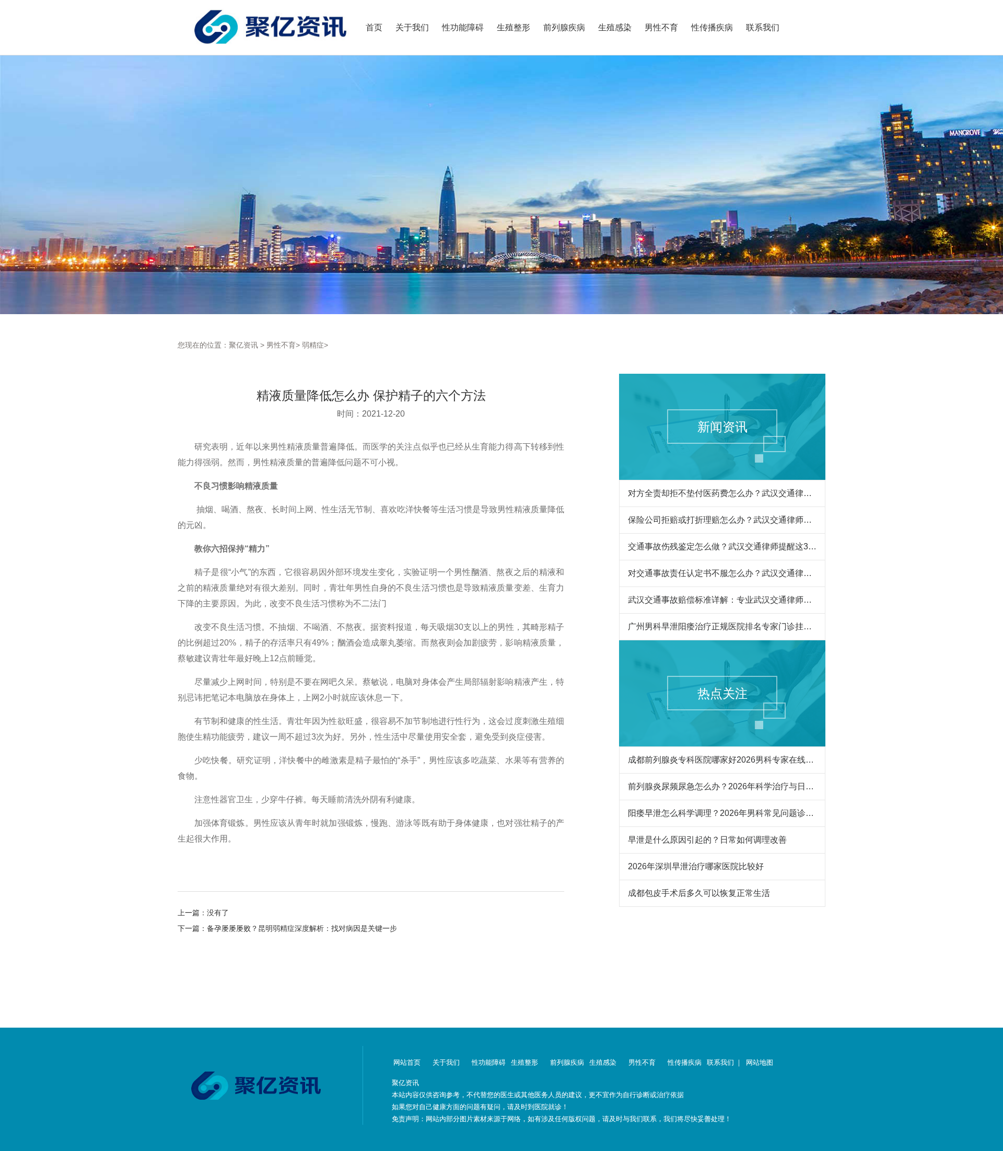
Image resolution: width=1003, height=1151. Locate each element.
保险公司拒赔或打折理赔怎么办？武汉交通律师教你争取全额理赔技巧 (722, 519)
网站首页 (407, 1062)
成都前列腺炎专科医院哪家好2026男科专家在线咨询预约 (722, 759)
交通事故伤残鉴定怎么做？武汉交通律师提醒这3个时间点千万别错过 (722, 546)
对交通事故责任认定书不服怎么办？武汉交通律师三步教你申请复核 (722, 573)
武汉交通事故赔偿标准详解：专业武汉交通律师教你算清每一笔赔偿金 (722, 599)
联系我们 (762, 27)
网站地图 (759, 1062)
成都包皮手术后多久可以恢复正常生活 (699, 893)
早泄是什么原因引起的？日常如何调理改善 (707, 839)
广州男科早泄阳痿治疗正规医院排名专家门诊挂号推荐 (722, 626)
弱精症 (313, 345)
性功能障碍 (463, 27)
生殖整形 (513, 27)
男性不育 (661, 27)
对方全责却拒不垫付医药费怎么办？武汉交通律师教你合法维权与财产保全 (722, 493)
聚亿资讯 (243, 345)
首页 (374, 27)
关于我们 (412, 27)
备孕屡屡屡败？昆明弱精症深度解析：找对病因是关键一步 (302, 928)
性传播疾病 (712, 27)
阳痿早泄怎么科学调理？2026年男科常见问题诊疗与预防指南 (722, 813)
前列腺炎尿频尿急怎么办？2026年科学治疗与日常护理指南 (722, 786)
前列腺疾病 (564, 27)
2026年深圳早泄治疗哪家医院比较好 (696, 866)
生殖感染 (615, 27)
